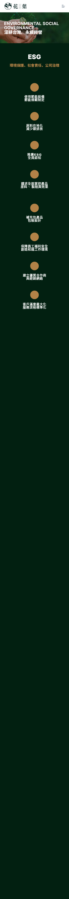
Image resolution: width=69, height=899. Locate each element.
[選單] (63, 6)
